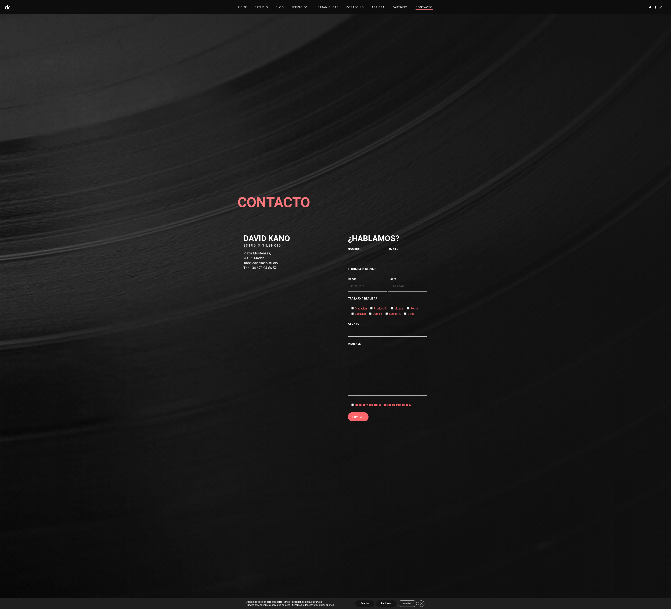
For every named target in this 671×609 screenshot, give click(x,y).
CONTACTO (424, 7)
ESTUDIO (261, 7)
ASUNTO (353, 324)
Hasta (392, 279)
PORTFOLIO (355, 7)
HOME (242, 7)
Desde (352, 279)
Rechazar (386, 603)
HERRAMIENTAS (327, 7)
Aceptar (364, 603)
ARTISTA (378, 7)
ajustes (330, 605)
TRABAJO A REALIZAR (362, 299)
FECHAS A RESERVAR (362, 269)
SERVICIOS (300, 7)
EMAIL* (393, 249)
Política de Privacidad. (396, 405)
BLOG (280, 7)
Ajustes (407, 603)
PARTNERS (400, 7)
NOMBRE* (354, 249)
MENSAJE (354, 344)
